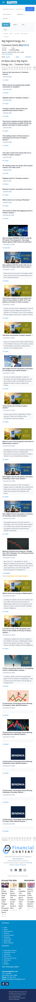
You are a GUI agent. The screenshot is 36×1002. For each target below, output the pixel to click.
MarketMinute (7, 573)
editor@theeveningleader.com (15, 979)
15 (34, 67)
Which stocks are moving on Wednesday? (18, 593)
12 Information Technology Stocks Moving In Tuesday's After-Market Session (17, 704)
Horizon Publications (20, 991)
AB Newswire (7, 247)
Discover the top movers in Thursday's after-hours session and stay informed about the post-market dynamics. (18, 275)
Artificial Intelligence (10, 576)
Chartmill (6, 80)
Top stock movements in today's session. (17, 335)
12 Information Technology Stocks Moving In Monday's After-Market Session (17, 762)
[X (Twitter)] (11, 870)
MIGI (25, 45)
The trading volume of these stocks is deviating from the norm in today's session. (15, 138)
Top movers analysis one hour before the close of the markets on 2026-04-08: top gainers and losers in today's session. (16, 123)
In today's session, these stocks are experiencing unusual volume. (14, 109)
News (11, 33)
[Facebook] (16, 870)
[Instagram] (25, 870)
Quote (8, 57)
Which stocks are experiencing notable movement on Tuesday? (16, 86)
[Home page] (12, 2)
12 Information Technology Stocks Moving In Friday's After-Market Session (17, 820)
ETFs (23, 24)
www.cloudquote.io (18, 859)
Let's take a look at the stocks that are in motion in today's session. (16, 154)
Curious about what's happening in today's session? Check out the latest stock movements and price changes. (17, 416)
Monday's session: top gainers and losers (17, 189)
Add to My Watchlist (7, 54)
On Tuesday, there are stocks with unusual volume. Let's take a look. (17, 166)
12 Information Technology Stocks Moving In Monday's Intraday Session (17, 791)
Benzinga (6, 715)
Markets (6, 24)
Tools (5, 29)
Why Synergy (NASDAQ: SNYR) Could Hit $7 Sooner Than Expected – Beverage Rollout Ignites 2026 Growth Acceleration (17, 240)
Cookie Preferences (17, 996)
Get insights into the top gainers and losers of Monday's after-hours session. (17, 477)
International (24, 33)
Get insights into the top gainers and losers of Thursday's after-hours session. (17, 515)
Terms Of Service (21, 865)
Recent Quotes (7, 14)
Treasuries (5, 36)
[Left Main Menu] (3, 2)
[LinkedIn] (20, 870)
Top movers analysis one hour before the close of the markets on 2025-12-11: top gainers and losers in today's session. (16, 300)
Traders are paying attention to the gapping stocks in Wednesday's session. (17, 669)
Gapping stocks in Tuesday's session (16, 98)
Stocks (15, 24)
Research (28, 57)
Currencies (16, 33)
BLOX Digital (17, 999)
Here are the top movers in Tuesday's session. (15, 73)
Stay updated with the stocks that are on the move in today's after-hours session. (17, 266)
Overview (5, 33)
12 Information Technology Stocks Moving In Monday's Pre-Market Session (17, 733)
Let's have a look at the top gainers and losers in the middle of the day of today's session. (16, 630)
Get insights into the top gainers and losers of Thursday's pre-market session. (17, 369)
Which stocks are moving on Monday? (16, 200)
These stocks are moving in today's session (14, 407)
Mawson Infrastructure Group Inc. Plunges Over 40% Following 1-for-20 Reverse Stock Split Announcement (18, 553)
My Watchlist (20, 14)
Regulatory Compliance (23, 576)
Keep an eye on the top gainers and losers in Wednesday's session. (18, 442)
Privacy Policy (14, 994)
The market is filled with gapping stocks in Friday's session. (17, 212)
